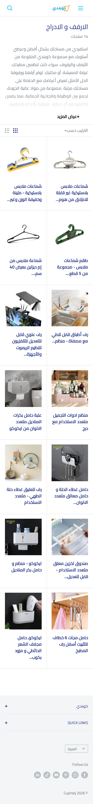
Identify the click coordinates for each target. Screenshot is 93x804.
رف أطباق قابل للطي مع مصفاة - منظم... (70, 337)
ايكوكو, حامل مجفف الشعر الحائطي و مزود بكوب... (28, 647)
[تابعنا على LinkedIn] (37, 774)
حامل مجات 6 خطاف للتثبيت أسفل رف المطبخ (70, 644)
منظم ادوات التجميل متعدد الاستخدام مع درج (70, 422)
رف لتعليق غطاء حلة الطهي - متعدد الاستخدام (24, 496)
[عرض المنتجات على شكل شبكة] (15, 130)
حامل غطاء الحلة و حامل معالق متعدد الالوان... (71, 496)
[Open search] (10, 8)
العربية (72, 748)
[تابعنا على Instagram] (75, 774)
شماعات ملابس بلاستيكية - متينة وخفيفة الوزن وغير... (24, 193)
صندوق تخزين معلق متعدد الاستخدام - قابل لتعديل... (70, 570)
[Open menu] (80, 8)
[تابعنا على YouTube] (56, 774)
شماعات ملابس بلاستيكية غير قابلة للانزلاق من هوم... (72, 193)
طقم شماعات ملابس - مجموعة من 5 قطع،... (72, 267)
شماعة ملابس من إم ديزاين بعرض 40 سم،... (26, 267)
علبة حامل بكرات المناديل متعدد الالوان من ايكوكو (25, 422)
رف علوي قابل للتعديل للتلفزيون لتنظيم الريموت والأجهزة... (27, 344)
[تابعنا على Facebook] (84, 774)
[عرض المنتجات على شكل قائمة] (7, 130)
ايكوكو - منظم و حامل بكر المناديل (26, 566)
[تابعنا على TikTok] (46, 774)
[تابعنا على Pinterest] (65, 774)
